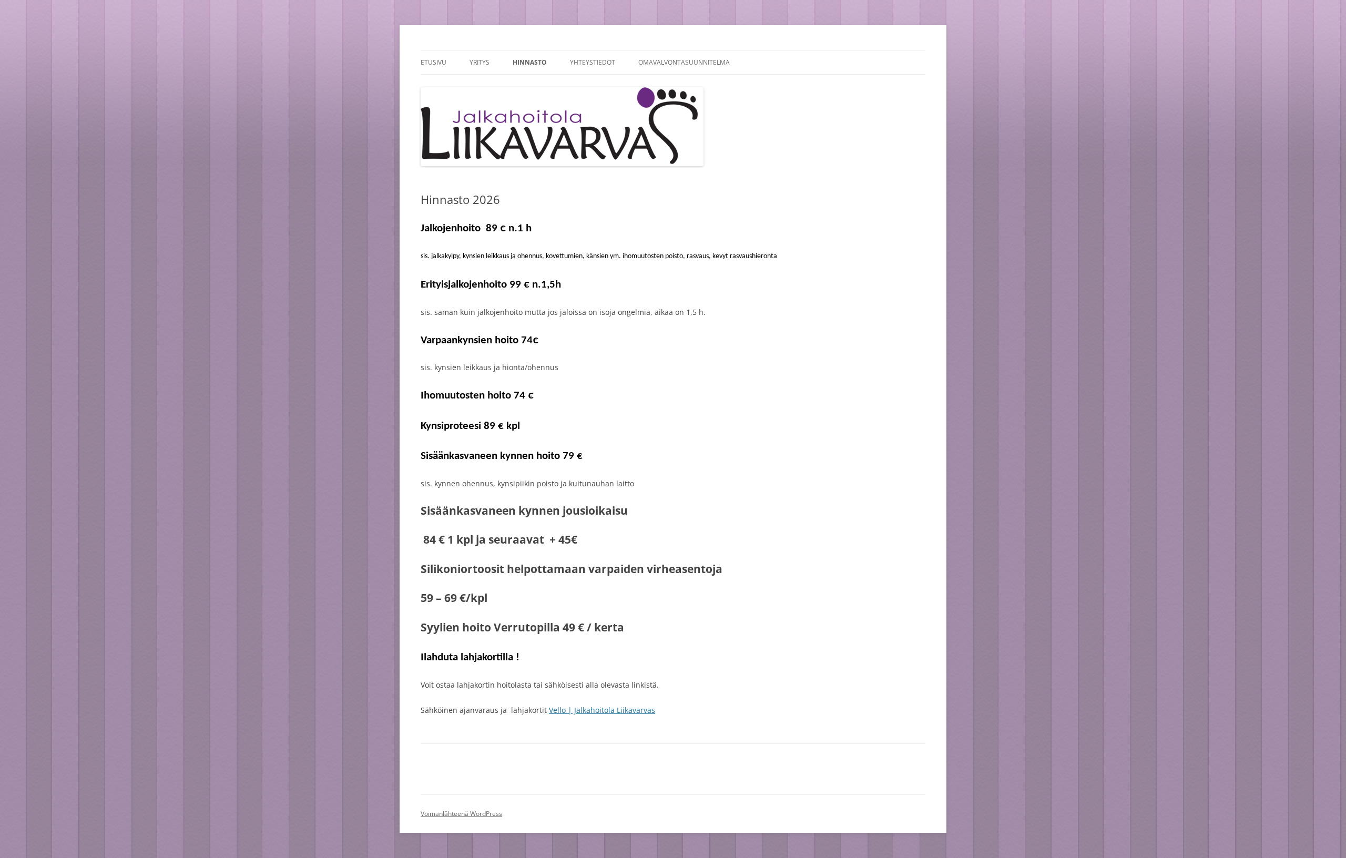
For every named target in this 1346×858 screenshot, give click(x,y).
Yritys (480, 62)
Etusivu (433, 62)
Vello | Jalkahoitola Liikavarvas (602, 710)
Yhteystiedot (592, 62)
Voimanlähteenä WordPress (461, 813)
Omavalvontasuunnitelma (684, 62)
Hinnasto (530, 62)
